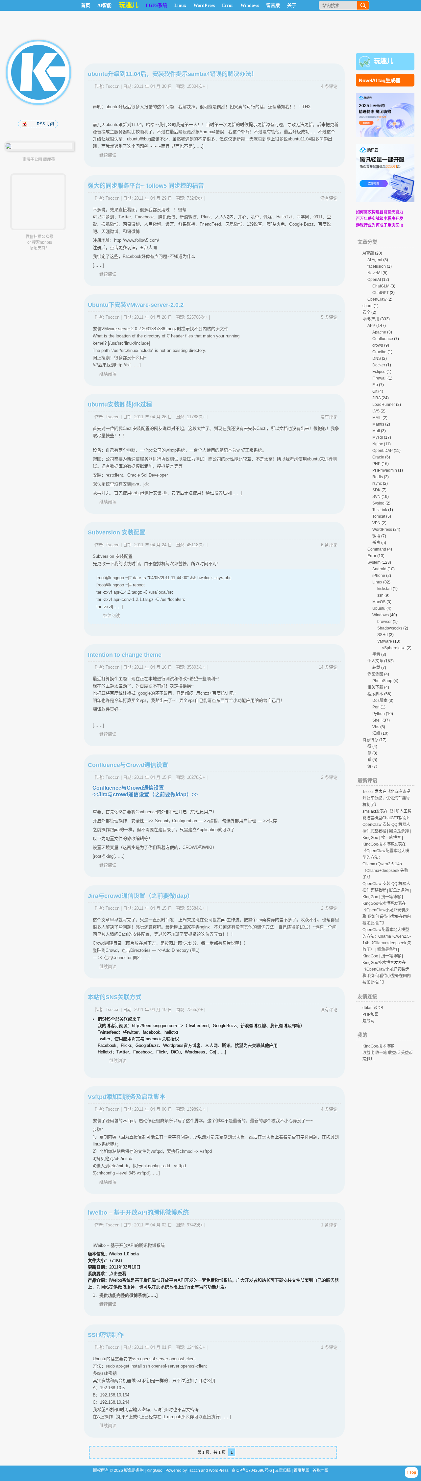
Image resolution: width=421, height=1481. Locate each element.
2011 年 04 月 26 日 (153, 416)
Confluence (382, 338)
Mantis (378, 424)
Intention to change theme (124, 655)
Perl (376, 707)
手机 (376, 654)
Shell (377, 720)
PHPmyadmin (384, 470)
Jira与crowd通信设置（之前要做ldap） (140, 896)
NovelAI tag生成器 (379, 80)
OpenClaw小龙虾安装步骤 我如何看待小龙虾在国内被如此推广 (386, 917)
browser (384, 621)
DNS (376, 358)
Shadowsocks (389, 628)
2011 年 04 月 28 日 (153, 317)
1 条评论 (329, 1224)
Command (376, 549)
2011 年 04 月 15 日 (153, 777)
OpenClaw (376, 299)
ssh (380, 595)
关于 (291, 5)
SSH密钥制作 (106, 1335)
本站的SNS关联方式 (114, 997)
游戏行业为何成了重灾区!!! (379, 225)
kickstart (384, 588)
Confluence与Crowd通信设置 (128, 765)
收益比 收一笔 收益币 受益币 (387, 1052)
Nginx (377, 444)
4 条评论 (329, 86)
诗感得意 (370, 740)
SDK (376, 490)
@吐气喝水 (25, 124)
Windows (249, 5)
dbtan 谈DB (372, 1007)
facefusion (376, 266)
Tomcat (378, 516)
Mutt (376, 431)
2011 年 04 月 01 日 (153, 1347)
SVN (376, 496)
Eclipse (378, 371)
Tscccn (112, 86)
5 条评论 (329, 317)
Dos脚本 (379, 700)
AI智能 (104, 5)
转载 (376, 667)
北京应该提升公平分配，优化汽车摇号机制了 (386, 798)
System (374, 562)
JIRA (376, 398)
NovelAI (374, 273)
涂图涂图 (375, 674)
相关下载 (375, 687)
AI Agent (374, 260)
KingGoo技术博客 (378, 1046)
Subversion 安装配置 (116, 532)
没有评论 (328, 198)
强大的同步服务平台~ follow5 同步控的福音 (146, 186)
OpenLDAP (382, 450)
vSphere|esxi (394, 648)
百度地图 (302, 1470)
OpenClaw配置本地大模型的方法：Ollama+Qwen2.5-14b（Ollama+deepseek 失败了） (385, 864)
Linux (180, 5)
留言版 (273, 5)
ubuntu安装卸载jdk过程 (120, 404)
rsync (377, 483)
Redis (377, 477)
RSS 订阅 (45, 124)
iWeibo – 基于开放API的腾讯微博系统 (138, 1212)
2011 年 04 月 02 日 (153, 1224)
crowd (377, 345)
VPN (376, 523)
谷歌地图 (320, 1470)
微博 (376, 536)
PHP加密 (370, 1014)
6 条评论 (329, 544)
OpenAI (374, 279)
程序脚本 (375, 694)
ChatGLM (380, 286)
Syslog (378, 503)
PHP (376, 463)
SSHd (382, 634)
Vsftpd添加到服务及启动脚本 (126, 1097)
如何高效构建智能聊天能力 (379, 212)
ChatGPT (380, 292)
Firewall (379, 378)
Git (374, 391)
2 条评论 (329, 777)
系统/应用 (370, 319)
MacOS (378, 602)
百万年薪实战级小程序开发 (379, 218)
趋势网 (368, 1021)
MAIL (377, 417)
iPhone (378, 575)
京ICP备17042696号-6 (252, 1470)
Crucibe (379, 352)
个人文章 (375, 661)
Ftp (375, 385)
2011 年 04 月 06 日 (153, 1109)
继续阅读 (107, 155)
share (367, 306)
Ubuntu (378, 608)
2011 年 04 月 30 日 (153, 86)
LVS (376, 411)
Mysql (377, 437)
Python (378, 713)
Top (412, 1472)
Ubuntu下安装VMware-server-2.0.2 (136, 305)
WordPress (204, 5)
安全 (366, 312)
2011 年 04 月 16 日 (153, 667)
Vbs (375, 727)
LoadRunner (383, 404)
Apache (379, 332)
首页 (85, 5)
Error (227, 5)
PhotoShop (382, 681)
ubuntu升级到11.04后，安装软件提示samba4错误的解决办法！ (172, 74)
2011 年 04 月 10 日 (153, 1009)
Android (379, 569)
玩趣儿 (383, 61)
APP (371, 325)
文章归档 (283, 1470)
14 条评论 (328, 667)
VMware (384, 641)
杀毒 (376, 542)
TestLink (379, 509)
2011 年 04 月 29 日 (153, 198)
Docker (378, 365)
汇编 (376, 733)
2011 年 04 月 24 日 (153, 544)
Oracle (378, 457)
